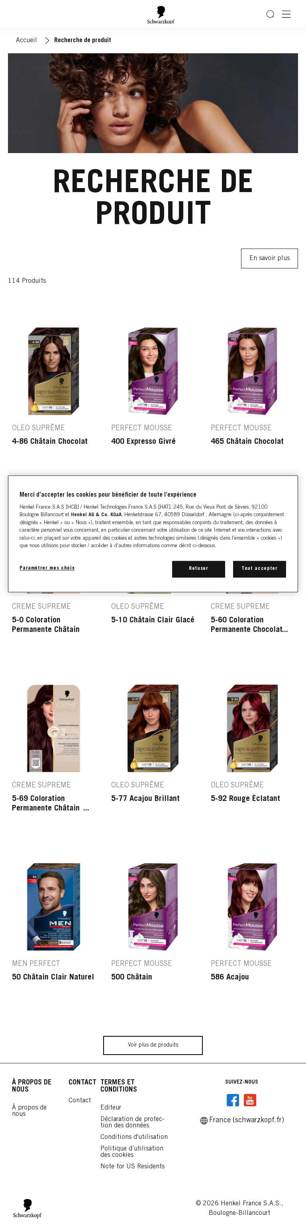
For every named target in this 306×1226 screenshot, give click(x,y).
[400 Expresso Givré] (152, 403)
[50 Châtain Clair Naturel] (53, 938)
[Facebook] (233, 1100)
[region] (153, 534)
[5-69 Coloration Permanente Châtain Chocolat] (53, 760)
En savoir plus (269, 258)
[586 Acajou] (252, 938)
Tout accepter (259, 569)
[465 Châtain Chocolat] (252, 403)
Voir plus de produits (153, 1045)
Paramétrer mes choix (47, 568)
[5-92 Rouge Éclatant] (252, 760)
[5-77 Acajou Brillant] (152, 760)
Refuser (198, 569)
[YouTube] (249, 1100)
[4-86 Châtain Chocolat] (53, 403)
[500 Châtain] (152, 938)
